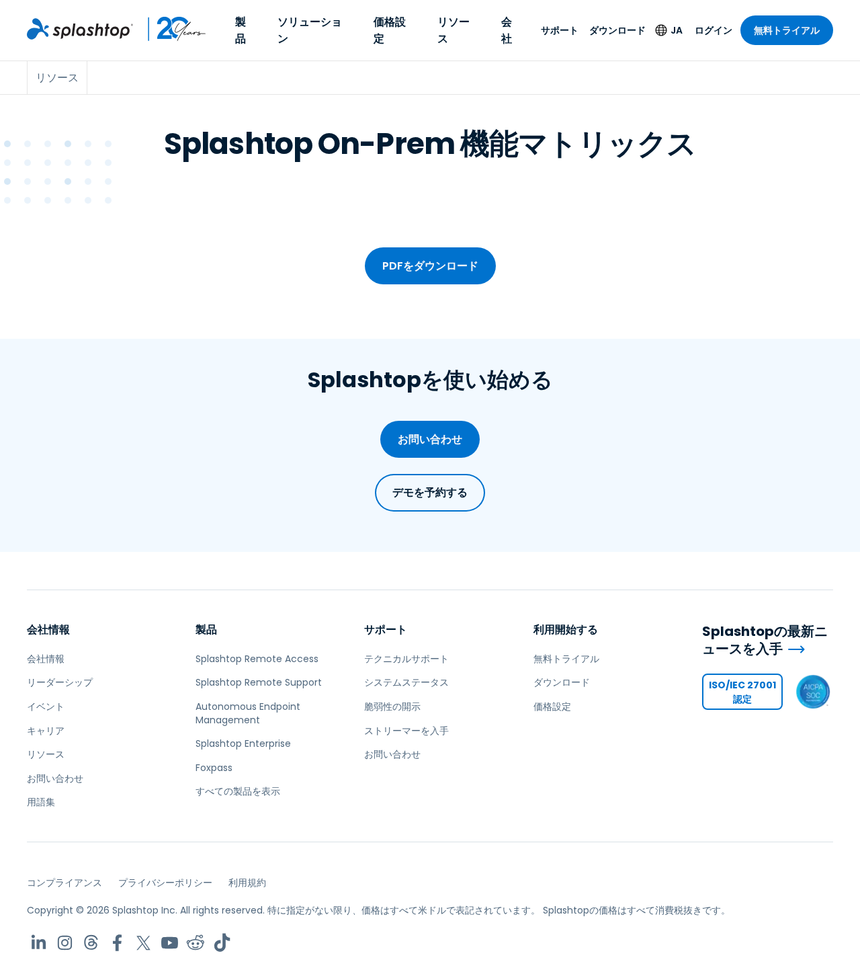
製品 (240, 30)
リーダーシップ (60, 682)
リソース (453, 30)
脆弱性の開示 (392, 706)
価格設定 (390, 30)
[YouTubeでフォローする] (169, 943)
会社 (506, 30)
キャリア (45, 730)
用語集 (41, 802)
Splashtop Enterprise (243, 743)
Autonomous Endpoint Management (248, 713)
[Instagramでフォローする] (65, 943)
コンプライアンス (64, 882)
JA (677, 30)
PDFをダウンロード (430, 266)
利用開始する (565, 629)
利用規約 (247, 882)
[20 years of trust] (170, 29)
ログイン (713, 30)
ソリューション (309, 30)
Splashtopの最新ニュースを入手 (765, 640)
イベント (45, 706)
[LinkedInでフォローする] (38, 943)
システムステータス (406, 682)
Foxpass (214, 767)
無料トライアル (787, 30)
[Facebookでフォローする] (117, 943)
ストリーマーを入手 (406, 730)
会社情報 (48, 629)
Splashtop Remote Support (259, 682)
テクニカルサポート (406, 659)
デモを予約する (430, 492)
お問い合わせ (430, 439)
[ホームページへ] (80, 29)
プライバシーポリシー (165, 882)
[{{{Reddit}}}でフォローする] (196, 943)
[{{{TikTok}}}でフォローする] (222, 943)
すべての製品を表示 (238, 791)
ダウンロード (617, 30)
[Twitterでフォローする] (143, 943)
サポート (559, 30)
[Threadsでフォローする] (91, 943)
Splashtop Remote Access (257, 659)
